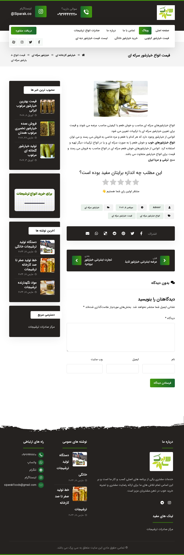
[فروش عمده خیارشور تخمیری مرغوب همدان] (47, 128)
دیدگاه (170, 318)
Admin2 (157, 207)
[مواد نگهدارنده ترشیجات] (47, 288)
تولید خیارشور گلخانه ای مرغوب (28, 151)
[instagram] (169, 502)
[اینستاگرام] (22, 42)
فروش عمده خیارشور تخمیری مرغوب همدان (26, 128)
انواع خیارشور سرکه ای (150, 215)
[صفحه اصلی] (83, 55)
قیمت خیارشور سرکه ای (122, 215)
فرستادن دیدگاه (162, 383)
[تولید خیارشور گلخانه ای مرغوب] (47, 151)
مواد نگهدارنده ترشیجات (27, 285)
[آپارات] (14, 42)
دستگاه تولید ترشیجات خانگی (26, 244)
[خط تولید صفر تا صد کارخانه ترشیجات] (47, 265)
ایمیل (135, 359)
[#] (162, 502)
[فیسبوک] (39, 42)
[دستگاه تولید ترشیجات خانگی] (47, 247)
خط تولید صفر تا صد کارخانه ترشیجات (26, 265)
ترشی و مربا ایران (158, 160)
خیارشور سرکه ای (91, 207)
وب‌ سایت (97, 359)
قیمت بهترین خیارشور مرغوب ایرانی (26, 106)
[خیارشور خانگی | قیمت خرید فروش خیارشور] (166, 12)
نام (173, 359)
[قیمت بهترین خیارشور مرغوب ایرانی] (47, 106)
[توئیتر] (30, 42)
